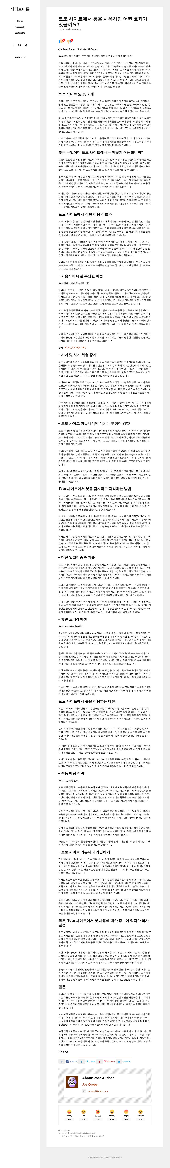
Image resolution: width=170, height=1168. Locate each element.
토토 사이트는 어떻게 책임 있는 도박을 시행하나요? (82, 1136)
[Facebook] (13, 45)
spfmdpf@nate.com (98, 1091)
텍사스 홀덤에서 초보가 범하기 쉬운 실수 (78, 1133)
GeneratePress (116, 1157)
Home (20, 21)
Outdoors (65, 1130)
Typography (19, 27)
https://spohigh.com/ (75, 347)
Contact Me (20, 33)
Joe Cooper (90, 1084)
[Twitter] (25, 45)
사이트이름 (20, 9)
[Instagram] (19, 45)
